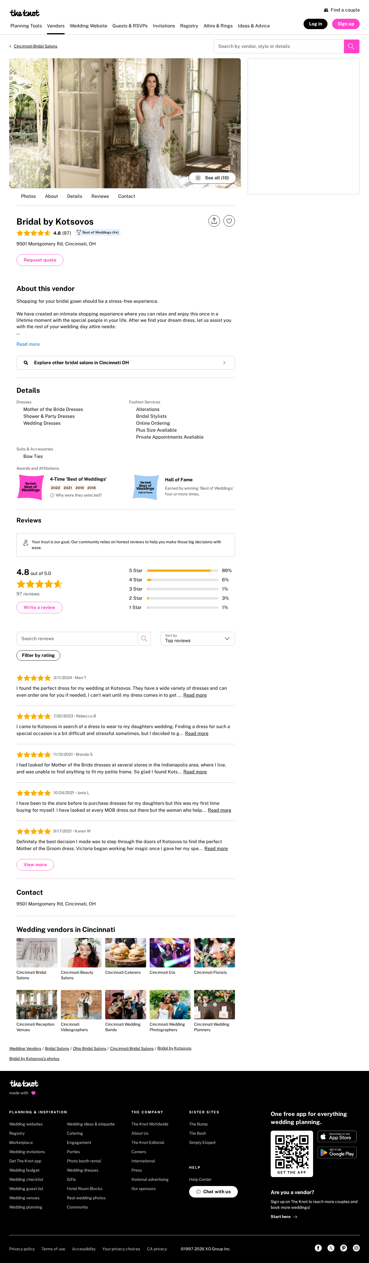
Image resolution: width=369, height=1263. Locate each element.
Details (74, 196)
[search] (144, 639)
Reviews (100, 196)
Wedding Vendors (25, 1048)
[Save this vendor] (229, 221)
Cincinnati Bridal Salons (35, 46)
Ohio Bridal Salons (89, 1048)
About (51, 196)
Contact (126, 196)
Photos (28, 196)
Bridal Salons (57, 1048)
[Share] (214, 221)
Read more (28, 344)
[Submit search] (351, 46)
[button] (76, 495)
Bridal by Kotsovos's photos (34, 1058)
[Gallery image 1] (125, 123)
